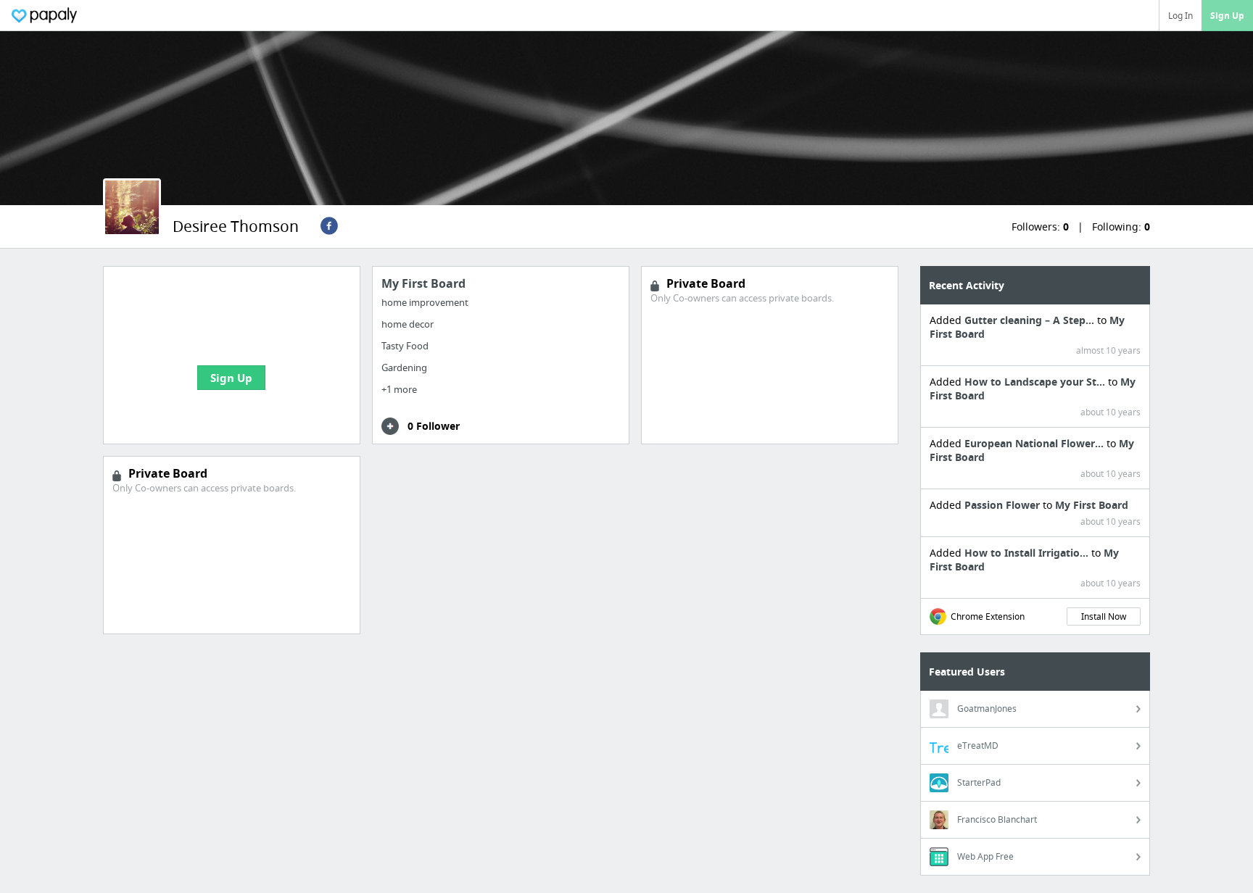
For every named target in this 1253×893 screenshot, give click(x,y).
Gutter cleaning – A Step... (1030, 320)
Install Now (1103, 616)
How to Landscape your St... (1036, 382)
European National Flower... (1035, 443)
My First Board (1091, 505)
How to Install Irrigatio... (1027, 553)
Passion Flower (1003, 505)
